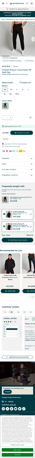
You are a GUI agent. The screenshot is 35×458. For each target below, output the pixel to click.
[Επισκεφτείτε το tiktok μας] (11, 408)
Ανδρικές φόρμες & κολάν (26, 19)
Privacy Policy (20, 441)
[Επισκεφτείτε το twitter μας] (19, 408)
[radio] (5, 89)
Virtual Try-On (26, 82)
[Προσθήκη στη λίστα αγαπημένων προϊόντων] (30, 117)
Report (27, 348)
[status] (7, 118)
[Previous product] (29, 297)
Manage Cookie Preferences (11, 397)
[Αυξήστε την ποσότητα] (10, 118)
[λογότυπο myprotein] (17, 3)
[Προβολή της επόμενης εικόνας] (33, 39)
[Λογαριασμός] (27, 3)
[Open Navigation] (3, 3)
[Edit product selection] (31, 214)
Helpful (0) (30, 346)
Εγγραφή (7, 391)
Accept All (17, 454)
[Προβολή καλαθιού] (31, 3)
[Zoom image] (33, 23)
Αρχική (3, 19)
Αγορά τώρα (11, 291)
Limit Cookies (17, 450)
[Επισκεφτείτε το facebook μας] (7, 408)
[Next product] (32, 297)
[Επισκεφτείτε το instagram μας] (3, 408)
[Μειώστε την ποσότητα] (4, 118)
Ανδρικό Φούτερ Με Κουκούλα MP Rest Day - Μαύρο (10, 277)
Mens (17, 19)
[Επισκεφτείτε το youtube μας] (15, 408)
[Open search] (7, 3)
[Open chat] (23, 408)
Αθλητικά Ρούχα (10, 19)
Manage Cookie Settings (17, 445)
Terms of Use (29, 441)
